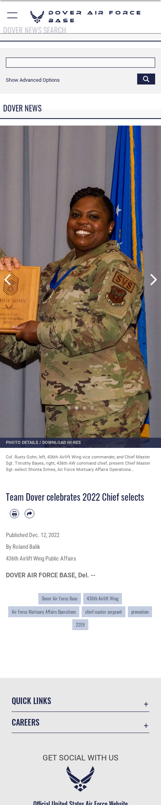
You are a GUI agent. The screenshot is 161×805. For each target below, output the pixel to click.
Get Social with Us (80, 757)
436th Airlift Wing (102, 598)
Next (153, 280)
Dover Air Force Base (59, 598)
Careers (25, 722)
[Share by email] (29, 513)
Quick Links (31, 700)
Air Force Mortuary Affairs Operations (44, 611)
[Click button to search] (146, 79)
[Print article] (14, 513)
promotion (139, 611)
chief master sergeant (103, 611)
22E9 (80, 624)
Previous (8, 280)
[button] (12, 16)
